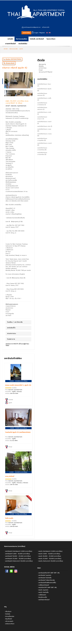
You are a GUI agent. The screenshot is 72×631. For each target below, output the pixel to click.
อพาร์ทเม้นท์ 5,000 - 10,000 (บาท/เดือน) (17, 554)
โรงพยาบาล (11, 339)
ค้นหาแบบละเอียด (21, 39)
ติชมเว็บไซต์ (8, 619)
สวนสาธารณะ (11, 333)
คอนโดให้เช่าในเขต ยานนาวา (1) (42, 118)
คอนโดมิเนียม (22, 44)
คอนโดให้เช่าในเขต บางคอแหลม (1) (42, 104)
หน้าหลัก (10, 39)
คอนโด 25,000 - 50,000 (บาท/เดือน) (49, 559)
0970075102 (42, 68)
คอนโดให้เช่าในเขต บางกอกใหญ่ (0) (42, 149)
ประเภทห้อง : (13, 391)
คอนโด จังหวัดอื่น (43, 592)
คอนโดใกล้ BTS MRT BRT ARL (47, 587)
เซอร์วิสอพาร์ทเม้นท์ (44, 600)
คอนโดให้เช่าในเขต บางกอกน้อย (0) (42, 153)
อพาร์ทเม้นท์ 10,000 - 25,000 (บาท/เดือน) (18, 556)
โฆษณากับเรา (51, 39)
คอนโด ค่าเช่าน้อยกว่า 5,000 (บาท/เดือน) (50, 551)
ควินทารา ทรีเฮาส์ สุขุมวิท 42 (14, 67)
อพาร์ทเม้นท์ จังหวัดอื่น (44, 578)
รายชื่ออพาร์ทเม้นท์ (43, 585)
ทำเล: (13, 390)
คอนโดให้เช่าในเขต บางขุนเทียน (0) (42, 139)
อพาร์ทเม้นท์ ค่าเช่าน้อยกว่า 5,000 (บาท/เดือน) (18, 551)
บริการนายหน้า (9, 621)
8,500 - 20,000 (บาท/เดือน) (18, 472)
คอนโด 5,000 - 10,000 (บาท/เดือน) (49, 554)
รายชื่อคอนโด (42, 595)
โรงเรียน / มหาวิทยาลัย (15, 322)
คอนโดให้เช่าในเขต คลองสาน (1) (42, 108)
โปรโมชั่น (7, 614)
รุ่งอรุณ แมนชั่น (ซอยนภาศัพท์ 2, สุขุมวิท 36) (18, 385)
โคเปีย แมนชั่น (9, 518)
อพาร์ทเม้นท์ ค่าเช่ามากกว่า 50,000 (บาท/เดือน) (19, 561)
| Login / (36, 33)
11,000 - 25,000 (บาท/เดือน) (18, 381)
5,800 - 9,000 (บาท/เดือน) (18, 428)
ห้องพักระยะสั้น (42, 597)
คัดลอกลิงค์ (9, 63)
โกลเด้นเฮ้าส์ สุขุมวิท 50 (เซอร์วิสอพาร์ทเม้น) (17, 432)
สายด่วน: (11, 393)
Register (42, 33)
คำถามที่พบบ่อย (9, 616)
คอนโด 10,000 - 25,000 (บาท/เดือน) (49, 556)
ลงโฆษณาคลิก (45, 27)
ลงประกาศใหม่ (26, 33)
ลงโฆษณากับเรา (9, 624)
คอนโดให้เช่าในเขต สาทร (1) (44, 126)
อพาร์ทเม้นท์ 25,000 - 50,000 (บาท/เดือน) (18, 559)
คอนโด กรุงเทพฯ (43, 590)
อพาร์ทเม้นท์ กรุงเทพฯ (44, 575)
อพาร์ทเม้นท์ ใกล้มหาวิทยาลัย (46, 580)
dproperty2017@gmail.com (47, 72)
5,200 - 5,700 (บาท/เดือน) (18, 514)
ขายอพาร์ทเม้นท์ (10, 44)
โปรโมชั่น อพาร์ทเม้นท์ (37, 39)
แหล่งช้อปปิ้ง (11, 328)
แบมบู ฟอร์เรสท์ (9, 476)
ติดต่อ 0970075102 (13, 59)
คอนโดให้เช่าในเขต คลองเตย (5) (42, 94)
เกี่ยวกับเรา (8, 612)
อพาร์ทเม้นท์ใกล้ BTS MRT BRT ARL (49, 573)
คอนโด (21, 48)
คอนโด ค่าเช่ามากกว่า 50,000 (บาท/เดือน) (50, 561)
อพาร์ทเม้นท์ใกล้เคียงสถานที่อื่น (47, 583)
